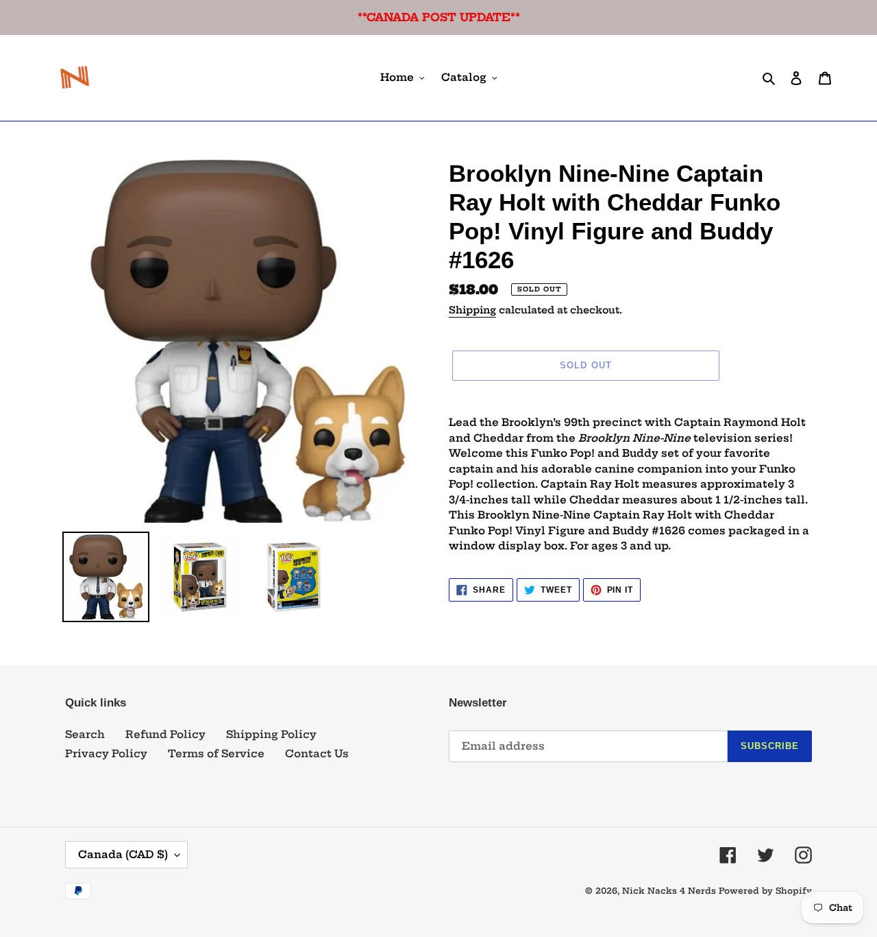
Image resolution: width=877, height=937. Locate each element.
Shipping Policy (271, 734)
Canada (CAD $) (123, 854)
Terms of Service (216, 753)
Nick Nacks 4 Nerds (669, 891)
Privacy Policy (106, 753)
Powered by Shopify (765, 891)
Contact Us (317, 753)
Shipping (472, 310)
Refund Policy (165, 734)
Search (85, 734)
